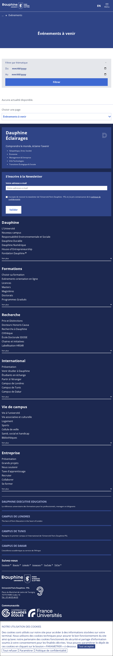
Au (6, 74)
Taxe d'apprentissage (13, 471)
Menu (106, 6)
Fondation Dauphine (13, 253)
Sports (5, 425)
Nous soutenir (10, 467)
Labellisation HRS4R (13, 345)
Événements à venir (14, 116)
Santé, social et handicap (15, 433)
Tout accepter (86, 646)
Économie (13, 154)
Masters (6, 287)
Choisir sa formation (13, 274)
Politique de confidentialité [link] (51, 650)
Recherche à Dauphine (14, 329)
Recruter (6, 475)
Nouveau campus (11, 232)
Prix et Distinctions (12, 320)
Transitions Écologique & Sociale (22, 164)
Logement (7, 421)
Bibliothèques (9, 437)
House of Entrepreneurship (17, 249)
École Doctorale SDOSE (14, 337)
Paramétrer (26, 650)
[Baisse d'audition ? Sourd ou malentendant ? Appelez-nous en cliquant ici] (40, 593)
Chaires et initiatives (13, 341)
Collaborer (8, 479)
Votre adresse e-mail (16, 183)
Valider (13, 209)
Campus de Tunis (11, 387)
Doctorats (7, 295)
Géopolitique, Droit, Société (20, 151)
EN (99, 6)
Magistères (8, 291)
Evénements (15, 15)
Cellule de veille (10, 429)
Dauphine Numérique (14, 245)
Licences (6, 282)
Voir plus (5, 258)
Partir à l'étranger (11, 379)
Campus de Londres (13, 383)
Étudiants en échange (14, 375)
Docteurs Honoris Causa (15, 324)
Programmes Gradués (14, 299)
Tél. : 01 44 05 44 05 (10, 597)
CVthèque (7, 333)
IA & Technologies (16, 161)
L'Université (8, 228)
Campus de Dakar (11, 391)
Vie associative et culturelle (17, 416)
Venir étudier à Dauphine (16, 370)
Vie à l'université (11, 412)
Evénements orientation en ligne (20, 278)
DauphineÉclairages (17, 135)
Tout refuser (10, 650)
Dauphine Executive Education (24, 501)
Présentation (9, 366)
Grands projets (10, 463)
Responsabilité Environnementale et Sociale (26, 236)
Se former (7, 483)
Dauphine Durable (12, 240)
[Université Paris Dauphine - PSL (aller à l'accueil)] (16, 6)
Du (7, 68)
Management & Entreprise (20, 157)
